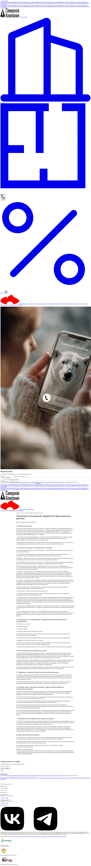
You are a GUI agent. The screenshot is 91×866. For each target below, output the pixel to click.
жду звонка (38, 483)
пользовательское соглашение (38, 482)
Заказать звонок (12, 510)
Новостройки (3, 778)
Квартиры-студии (35, 778)
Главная (17, 512)
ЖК (7, 778)
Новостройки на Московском (69, 778)
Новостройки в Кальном (57, 778)
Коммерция (2, 779)
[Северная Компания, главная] (9, 17)
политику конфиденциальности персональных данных (19, 482)
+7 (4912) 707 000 (4, 797)
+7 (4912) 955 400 (4, 803)
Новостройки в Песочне (85, 778)
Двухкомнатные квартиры (25, 778)
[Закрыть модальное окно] (0, 306)
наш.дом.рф (79, 832)
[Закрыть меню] (0, 294)
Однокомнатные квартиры (14, 778)
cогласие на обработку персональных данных (57, 836)
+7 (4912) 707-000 (4, 1)
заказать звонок (4, 774)
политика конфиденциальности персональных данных (22, 836)
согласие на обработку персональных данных (54, 482)
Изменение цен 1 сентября (6, 2)
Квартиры (77, 778)
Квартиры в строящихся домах (45, 778)
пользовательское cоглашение (40, 836)
